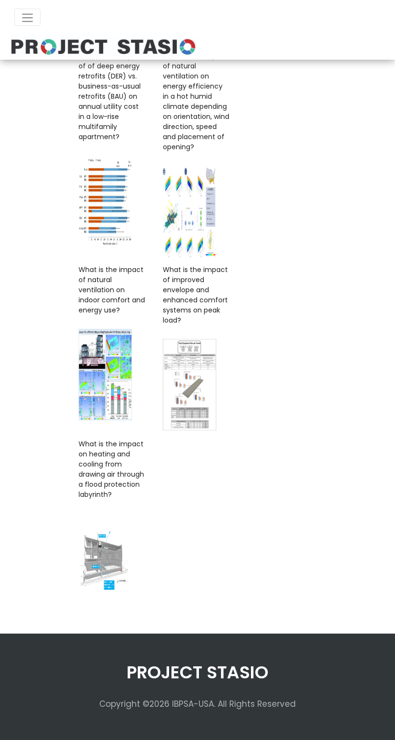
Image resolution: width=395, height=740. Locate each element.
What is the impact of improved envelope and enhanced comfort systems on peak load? (195, 295)
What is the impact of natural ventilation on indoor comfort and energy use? (112, 290)
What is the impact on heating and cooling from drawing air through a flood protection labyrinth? (111, 469)
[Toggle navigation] (27, 17)
